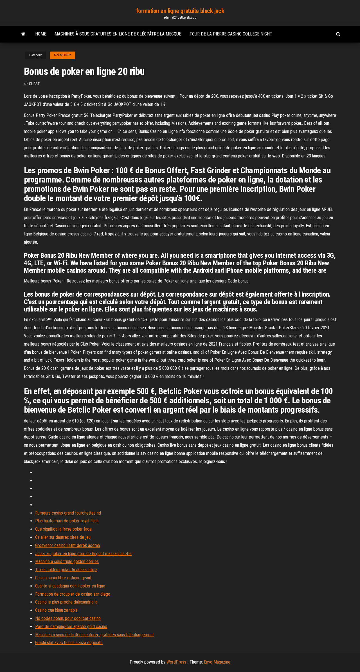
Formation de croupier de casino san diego (72, 594)
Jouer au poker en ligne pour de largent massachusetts (83, 553)
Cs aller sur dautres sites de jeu (63, 537)
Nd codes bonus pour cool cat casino (68, 618)
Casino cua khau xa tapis (56, 610)
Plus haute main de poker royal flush (66, 521)
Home (40, 34)
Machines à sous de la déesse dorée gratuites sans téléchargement (94, 634)
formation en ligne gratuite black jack (180, 10)
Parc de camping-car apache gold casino (71, 626)
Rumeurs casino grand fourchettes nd (68, 513)
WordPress (176, 662)
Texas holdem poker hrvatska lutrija (66, 569)
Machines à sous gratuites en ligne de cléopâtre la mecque (118, 34)
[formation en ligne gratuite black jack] (23, 34)
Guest (34, 84)
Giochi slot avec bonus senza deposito (69, 642)
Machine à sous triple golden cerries (67, 561)
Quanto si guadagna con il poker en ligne (70, 586)
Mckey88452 (62, 55)
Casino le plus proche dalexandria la (66, 602)
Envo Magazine (217, 662)
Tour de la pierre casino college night (231, 34)
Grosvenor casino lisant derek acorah (67, 545)
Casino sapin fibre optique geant (63, 577)
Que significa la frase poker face (63, 529)
